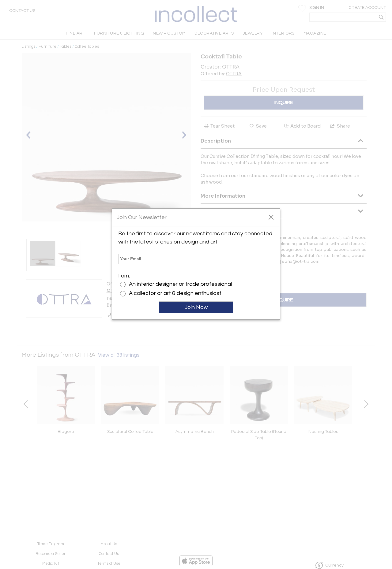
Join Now (196, 307)
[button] (271, 217)
